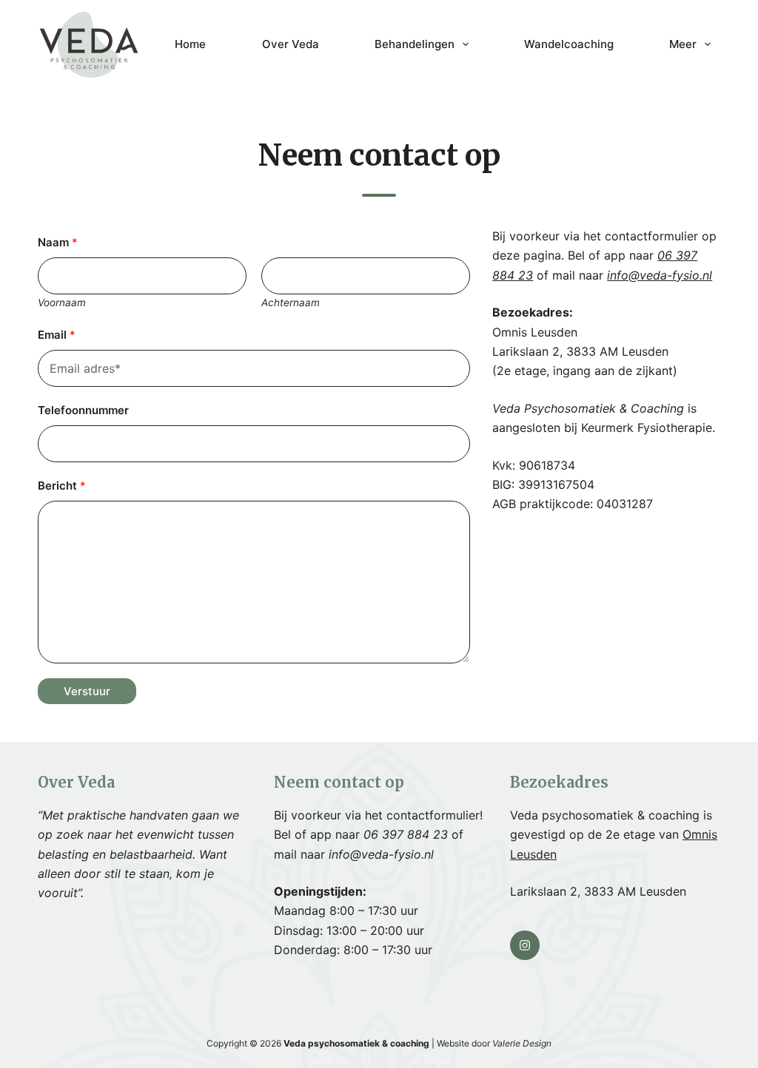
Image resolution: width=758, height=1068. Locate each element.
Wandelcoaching (569, 44)
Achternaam (290, 302)
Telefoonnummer (83, 410)
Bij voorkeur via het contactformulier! (378, 815)
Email (57, 335)
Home (190, 44)
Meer (683, 44)
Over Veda (290, 44)
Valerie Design (521, 1043)
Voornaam (62, 302)
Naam (58, 242)
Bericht (62, 486)
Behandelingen (415, 44)
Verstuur (87, 691)
